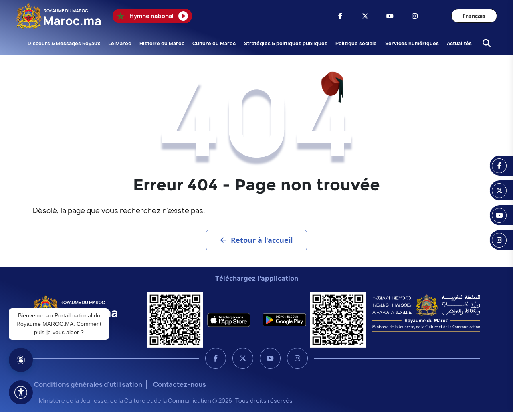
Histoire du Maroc (161, 43)
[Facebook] (215, 358)
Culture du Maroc (214, 43)
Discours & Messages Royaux (64, 43)
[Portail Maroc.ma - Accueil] (75, 307)
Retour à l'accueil (262, 240)
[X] (242, 358)
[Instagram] (297, 358)
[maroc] (340, 16)
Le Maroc (119, 43)
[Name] (21, 392)
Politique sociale (356, 43)
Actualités (459, 43)
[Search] (484, 43)
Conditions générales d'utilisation (88, 384)
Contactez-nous (179, 384)
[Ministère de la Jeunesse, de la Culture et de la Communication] (426, 312)
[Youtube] (270, 358)
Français (474, 16)
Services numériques (412, 43)
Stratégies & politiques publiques (285, 43)
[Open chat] (21, 360)
